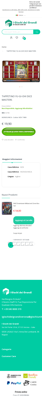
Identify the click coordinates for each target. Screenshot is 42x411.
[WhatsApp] (7, 342)
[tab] (12, 160)
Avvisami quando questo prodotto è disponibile (19, 132)
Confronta (21, 140)
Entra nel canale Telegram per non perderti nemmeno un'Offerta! (35, 5)
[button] (20, 87)
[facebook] (3, 342)
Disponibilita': (6, 106)
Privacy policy (21, 391)
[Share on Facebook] (2, 144)
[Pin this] (8, 144)
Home (4, 47)
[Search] (36, 32)
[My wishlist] (17, 38)
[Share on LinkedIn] (11, 144)
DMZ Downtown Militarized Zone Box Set (26, 204)
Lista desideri (9, 140)
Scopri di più (17, 233)
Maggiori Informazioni (12, 159)
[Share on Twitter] (5, 144)
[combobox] (12, 32)
